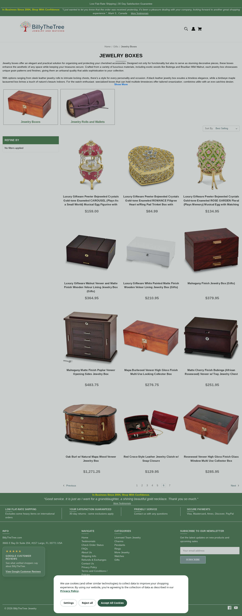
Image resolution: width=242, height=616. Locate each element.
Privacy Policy (69, 591)
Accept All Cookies (112, 603)
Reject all (87, 603)
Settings (69, 603)
